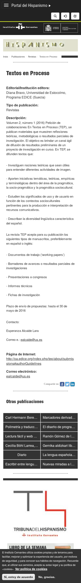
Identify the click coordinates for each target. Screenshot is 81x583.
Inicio (5, 56)
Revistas (32, 56)
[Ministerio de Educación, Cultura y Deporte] (61, 27)
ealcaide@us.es (31, 339)
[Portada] (40, 45)
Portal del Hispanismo (29, 6)
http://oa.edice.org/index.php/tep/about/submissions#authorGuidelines (40, 361)
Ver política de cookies (31, 569)
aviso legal (52, 565)
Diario (21, 454)
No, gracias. (46, 577)
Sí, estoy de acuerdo (18, 577)
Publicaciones (18, 56)
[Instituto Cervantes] (20, 26)
